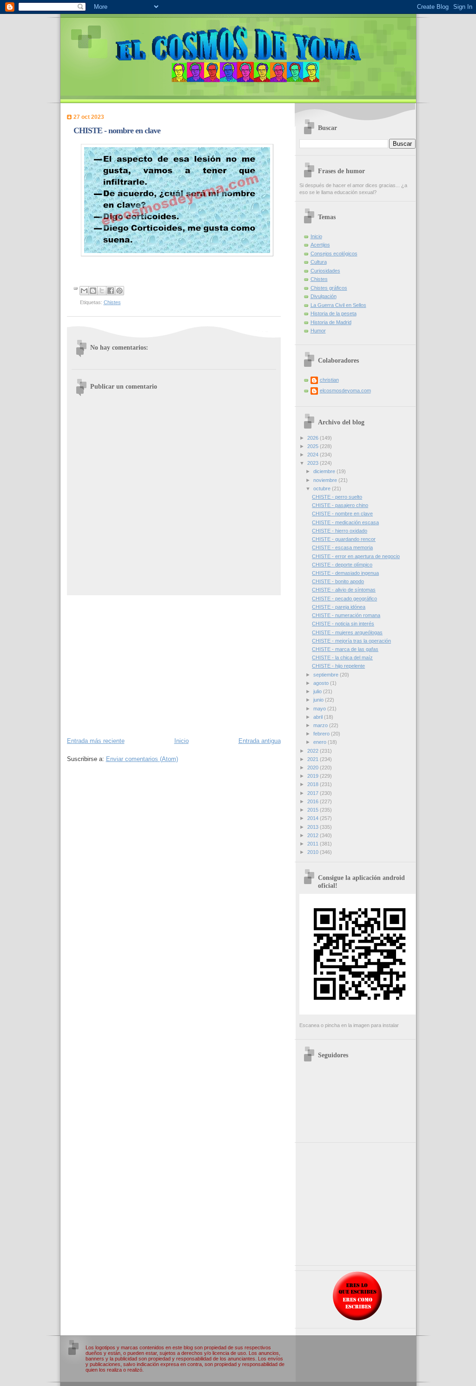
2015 (313, 810)
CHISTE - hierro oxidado (339, 531)
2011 (313, 843)
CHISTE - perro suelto (337, 497)
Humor (318, 330)
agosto (321, 683)
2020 (313, 767)
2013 (313, 827)
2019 (313, 776)
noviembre (325, 480)
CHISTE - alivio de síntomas (344, 589)
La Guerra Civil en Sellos (338, 305)
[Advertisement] (174, 665)
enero (320, 742)
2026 (313, 438)
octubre (322, 488)
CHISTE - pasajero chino (340, 505)
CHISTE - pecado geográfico (344, 598)
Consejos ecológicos (334, 253)
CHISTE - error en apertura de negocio (356, 556)
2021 (313, 759)
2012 (313, 835)
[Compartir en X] (101, 290)
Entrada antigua (259, 740)
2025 (313, 446)
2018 (313, 784)
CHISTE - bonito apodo (338, 581)
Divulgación (324, 296)
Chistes (112, 302)
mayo (320, 708)
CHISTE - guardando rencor (344, 539)
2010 (313, 852)
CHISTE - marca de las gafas (345, 649)
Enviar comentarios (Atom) (142, 758)
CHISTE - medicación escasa (345, 522)
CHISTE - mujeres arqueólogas (347, 632)
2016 (313, 801)
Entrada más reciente (96, 740)
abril (318, 717)
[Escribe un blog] (93, 290)
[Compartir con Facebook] (110, 290)
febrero (322, 733)
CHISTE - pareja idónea (338, 607)
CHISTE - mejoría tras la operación (351, 641)
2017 (313, 793)
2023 (313, 463)
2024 (313, 454)
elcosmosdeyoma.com (345, 390)
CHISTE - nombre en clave (342, 513)
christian (329, 380)
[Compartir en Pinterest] (119, 290)
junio (319, 700)
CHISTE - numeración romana (346, 615)
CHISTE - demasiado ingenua (345, 573)
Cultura (319, 262)
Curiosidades (325, 270)
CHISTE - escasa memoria (342, 547)
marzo (321, 725)
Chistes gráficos (329, 288)
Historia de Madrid (331, 322)
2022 (313, 751)
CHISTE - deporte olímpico (342, 564)
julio (318, 691)
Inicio (181, 740)
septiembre (326, 674)
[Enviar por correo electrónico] (84, 290)
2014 (313, 818)
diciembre (325, 471)
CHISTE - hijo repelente (338, 666)
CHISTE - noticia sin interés (343, 623)
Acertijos (320, 244)
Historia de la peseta (334, 313)
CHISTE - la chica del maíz (342, 657)
